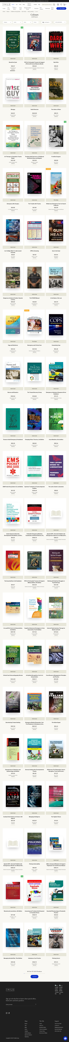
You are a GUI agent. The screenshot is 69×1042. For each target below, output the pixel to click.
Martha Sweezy (56, 633)
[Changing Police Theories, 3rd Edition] (34, 419)
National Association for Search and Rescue (56, 209)
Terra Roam (13, 256)
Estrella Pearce (34, 115)
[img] (22, 27)
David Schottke (34, 728)
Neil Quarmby (34, 822)
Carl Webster (56, 916)
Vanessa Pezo (56, 492)
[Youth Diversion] (34, 89)
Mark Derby (56, 162)
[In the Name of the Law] (56, 277)
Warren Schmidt (13, 303)
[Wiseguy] (13, 89)
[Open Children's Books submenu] (17, 8)
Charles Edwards (34, 445)
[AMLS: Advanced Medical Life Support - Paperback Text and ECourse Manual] (56, 843)
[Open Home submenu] (21, 4)
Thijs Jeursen (56, 822)
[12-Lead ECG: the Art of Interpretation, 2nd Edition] (13, 607)
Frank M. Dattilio (34, 633)
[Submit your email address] (34, 1004)
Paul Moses (56, 728)
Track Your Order (58, 1023)
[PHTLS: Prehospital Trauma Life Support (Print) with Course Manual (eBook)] (34, 42)
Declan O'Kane (56, 445)
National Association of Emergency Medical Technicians (56, 539)
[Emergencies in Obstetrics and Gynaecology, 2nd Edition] (13, 749)
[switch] (52, 22)
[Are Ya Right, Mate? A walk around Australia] (13, 230)
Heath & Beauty (28, 1033)
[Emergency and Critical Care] (34, 325)
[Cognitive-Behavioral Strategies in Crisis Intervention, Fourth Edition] (34, 607)
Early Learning (30, 11)
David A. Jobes (12, 963)
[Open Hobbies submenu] (37, 4)
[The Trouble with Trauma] (34, 183)
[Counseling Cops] (56, 325)
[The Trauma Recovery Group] (34, 372)
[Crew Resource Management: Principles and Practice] (56, 655)
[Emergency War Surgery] (13, 183)
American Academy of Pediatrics (34, 350)
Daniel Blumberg (34, 303)
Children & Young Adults (15, 11)
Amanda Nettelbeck (56, 303)
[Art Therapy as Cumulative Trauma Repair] (13, 136)
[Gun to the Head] (56, 230)
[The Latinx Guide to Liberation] (56, 466)
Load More (34, 976)
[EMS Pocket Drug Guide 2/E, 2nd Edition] (13, 466)
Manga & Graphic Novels (27, 8)
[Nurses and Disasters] (13, 372)
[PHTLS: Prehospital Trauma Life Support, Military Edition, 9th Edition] (34, 560)
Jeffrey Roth (13, 586)
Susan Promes (34, 539)
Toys (26, 1025)
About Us (41, 1025)
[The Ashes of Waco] (56, 89)
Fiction (4, 8)
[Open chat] (65, 1038)
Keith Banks (56, 256)
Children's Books (14, 8)
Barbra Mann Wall (13, 398)
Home (4, 11)
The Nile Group (16, 1038)
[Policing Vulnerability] (34, 843)
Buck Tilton (56, 775)
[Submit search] (54, 4)
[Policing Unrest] (56, 938)
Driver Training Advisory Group (56, 398)
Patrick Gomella (13, 492)
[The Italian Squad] (56, 702)
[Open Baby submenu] (25, 4)
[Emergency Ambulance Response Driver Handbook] (56, 372)
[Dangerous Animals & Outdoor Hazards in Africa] (13, 277)
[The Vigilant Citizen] (56, 796)
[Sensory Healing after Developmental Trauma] (34, 749)
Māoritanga (47, 8)
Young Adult (20, 8)
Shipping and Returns (59, 1027)
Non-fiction (24, 11)
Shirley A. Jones (34, 256)
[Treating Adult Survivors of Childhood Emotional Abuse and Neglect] (34, 136)
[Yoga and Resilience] (13, 325)
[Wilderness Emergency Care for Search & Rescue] (56, 183)
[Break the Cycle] (13, 42)
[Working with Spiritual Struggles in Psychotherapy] (56, 560)
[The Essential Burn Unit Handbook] (13, 560)
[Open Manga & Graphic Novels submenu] (31, 8)
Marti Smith (34, 775)
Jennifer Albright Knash (13, 162)
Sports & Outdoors (28, 1034)
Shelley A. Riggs (34, 492)
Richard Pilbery (34, 963)
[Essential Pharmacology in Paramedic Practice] (56, 890)
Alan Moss (13, 822)
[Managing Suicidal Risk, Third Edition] (13, 938)
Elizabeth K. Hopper (34, 162)
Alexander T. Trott (13, 916)
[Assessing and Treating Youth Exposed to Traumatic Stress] (34, 890)
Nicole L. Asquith (34, 869)
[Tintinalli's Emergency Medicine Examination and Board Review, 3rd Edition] (34, 513)
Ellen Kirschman (56, 350)
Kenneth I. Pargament (56, 586)
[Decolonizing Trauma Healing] (13, 702)
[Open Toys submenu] (18, 4)
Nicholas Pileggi (13, 115)
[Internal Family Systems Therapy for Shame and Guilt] (56, 607)
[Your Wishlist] (61, 4)
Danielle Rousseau (13, 350)
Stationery (27, 1036)
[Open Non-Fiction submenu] (11, 8)
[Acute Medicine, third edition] (56, 419)
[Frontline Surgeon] (56, 136)
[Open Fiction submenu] (5, 8)
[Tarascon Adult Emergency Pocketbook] (13, 419)
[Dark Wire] (56, 42)
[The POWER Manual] (34, 277)
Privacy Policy (42, 1031)
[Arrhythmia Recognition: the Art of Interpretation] (34, 655)
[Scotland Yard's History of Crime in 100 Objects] (13, 796)
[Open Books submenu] (14, 4)
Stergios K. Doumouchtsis (13, 775)
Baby (26, 1027)
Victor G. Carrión (34, 916)
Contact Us (57, 1025)
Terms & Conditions (43, 1029)
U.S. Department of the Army (13, 209)
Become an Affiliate (43, 1033)
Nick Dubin (13, 539)
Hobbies (26, 1031)
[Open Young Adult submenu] (22, 8)
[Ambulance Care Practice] (34, 938)
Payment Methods (58, 1029)
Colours (36, 11)
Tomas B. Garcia (13, 633)
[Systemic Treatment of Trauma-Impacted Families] (34, 466)
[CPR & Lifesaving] (34, 230)
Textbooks (36, 8)
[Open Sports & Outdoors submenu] (32, 4)
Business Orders (42, 1027)
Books (8, 11)
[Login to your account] (58, 5)
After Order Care (58, 1031)
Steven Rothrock (13, 445)
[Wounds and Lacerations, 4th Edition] (13, 890)
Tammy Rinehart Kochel (56, 963)
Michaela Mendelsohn (34, 398)
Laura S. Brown (13, 728)
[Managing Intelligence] (34, 796)
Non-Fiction (8, 8)
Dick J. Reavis (56, 115)
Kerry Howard (34, 209)
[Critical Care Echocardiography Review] (13, 655)
